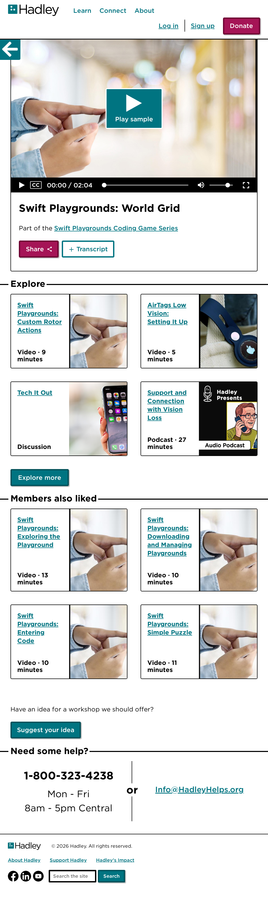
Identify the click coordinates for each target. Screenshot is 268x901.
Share (35, 249)
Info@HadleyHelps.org (199, 789)
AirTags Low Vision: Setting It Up (167, 313)
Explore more (39, 477)
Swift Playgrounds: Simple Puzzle (169, 624)
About (144, 10)
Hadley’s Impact (115, 860)
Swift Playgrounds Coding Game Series (116, 228)
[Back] (10, 49)
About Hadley (24, 860)
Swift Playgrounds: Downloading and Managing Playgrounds (169, 536)
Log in (168, 26)
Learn (82, 10)
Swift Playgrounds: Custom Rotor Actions (39, 317)
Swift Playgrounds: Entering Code (37, 628)
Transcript (92, 249)
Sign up (203, 26)
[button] (22, 185)
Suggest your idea (45, 730)
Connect (112, 10)
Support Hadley (68, 860)
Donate (241, 26)
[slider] (104, 185)
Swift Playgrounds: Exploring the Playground (38, 532)
